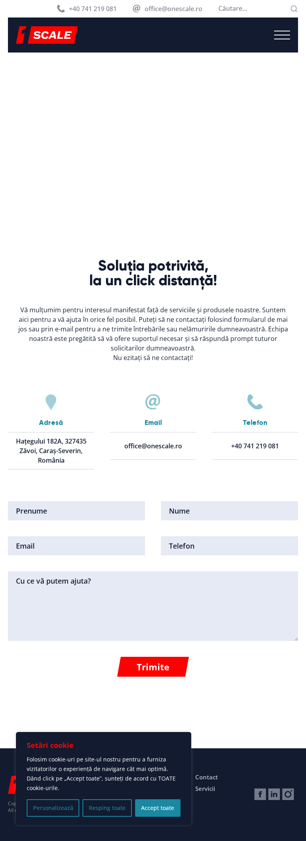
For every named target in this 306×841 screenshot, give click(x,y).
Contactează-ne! (268, 738)
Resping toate (107, 808)
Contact (206, 777)
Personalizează (53, 808)
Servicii (205, 788)
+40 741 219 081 (93, 8)
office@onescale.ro (173, 8)
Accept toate (157, 808)
